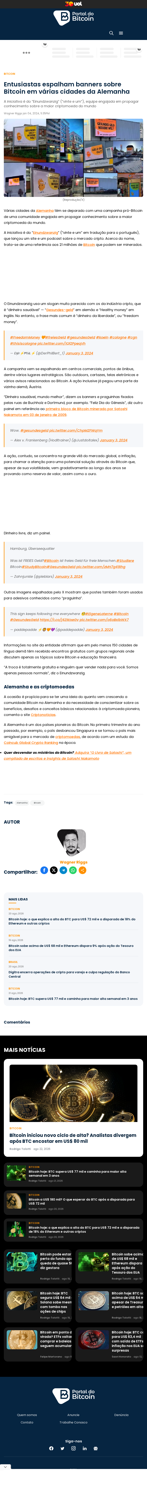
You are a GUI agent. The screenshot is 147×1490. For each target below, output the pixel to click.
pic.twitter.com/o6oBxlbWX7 (104, 619)
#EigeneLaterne (99, 613)
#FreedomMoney (25, 337)
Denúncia (121, 1415)
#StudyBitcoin (34, 566)
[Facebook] (51, 1448)
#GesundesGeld (61, 566)
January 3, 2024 (79, 353)
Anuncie (73, 1415)
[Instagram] (73, 1448)
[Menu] (121, 34)
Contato (27, 1422)
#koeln (102, 337)
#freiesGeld (55, 337)
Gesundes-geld (59, 309)
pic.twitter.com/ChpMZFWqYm (76, 430)
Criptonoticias (43, 714)
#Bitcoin (51, 560)
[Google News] (95, 1448)
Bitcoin (9, 74)
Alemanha (45, 210)
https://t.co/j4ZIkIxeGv (59, 619)
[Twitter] (62, 1448)
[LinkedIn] (84, 1448)
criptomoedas (67, 736)
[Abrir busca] (111, 34)
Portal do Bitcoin (73, 18)
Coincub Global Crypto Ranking (31, 742)
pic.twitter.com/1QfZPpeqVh (62, 343)
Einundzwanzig (45, 232)
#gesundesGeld (81, 337)
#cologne (118, 337)
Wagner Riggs (73, 862)
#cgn (132, 337)
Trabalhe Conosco (73, 1422)
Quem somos (27, 1415)
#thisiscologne (23, 343)
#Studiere (125, 560)
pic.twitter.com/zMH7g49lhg (100, 566)
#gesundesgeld (34, 430)
